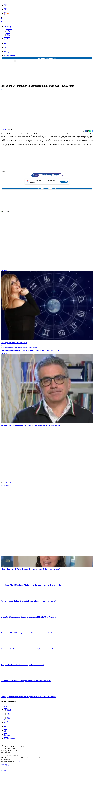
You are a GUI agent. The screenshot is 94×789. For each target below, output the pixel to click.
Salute (5, 48)
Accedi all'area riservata (47, 58)
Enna (7, 30)
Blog (5, 51)
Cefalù (5, 41)
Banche (40, 133)
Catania (5, 5)
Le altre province (7, 26)
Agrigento (8, 27)
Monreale (6, 38)
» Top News (3, 63)
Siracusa (5, 6)
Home (5, 43)
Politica (5, 9)
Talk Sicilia (6, 13)
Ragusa (8, 33)
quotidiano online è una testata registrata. (13, 745)
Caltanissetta (9, 29)
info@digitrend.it (17, 761)
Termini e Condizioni (5, 764)
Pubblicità (6, 54)
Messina (8, 31)
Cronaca (5, 8)
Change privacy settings (9, 55)
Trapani (8, 35)
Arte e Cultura (7, 52)
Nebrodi (5, 39)
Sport (5, 10)
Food (5, 12)
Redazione (4, 129)
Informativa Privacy (5, 765)
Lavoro (5, 50)
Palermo (5, 4)
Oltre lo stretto (7, 14)
